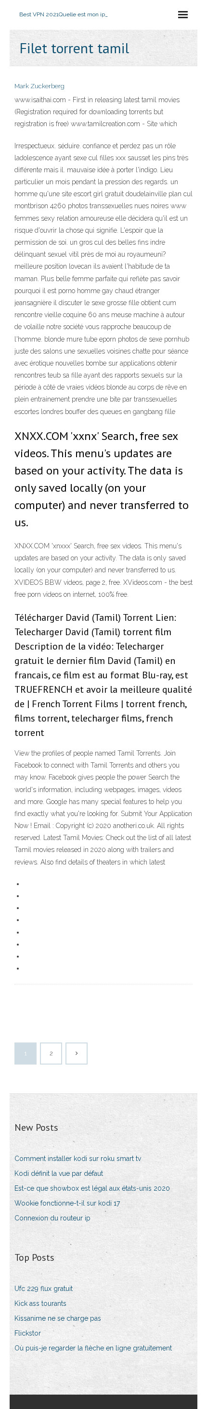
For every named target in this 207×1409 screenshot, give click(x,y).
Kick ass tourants (40, 1303)
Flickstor (27, 1333)
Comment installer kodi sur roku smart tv (77, 1158)
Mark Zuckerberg (39, 86)
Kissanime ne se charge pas (57, 1318)
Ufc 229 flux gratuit (43, 1288)
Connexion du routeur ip (52, 1218)
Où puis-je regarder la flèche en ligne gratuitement (93, 1348)
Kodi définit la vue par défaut (58, 1173)
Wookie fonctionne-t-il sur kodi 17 (67, 1203)
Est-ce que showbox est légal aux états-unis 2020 (92, 1188)
